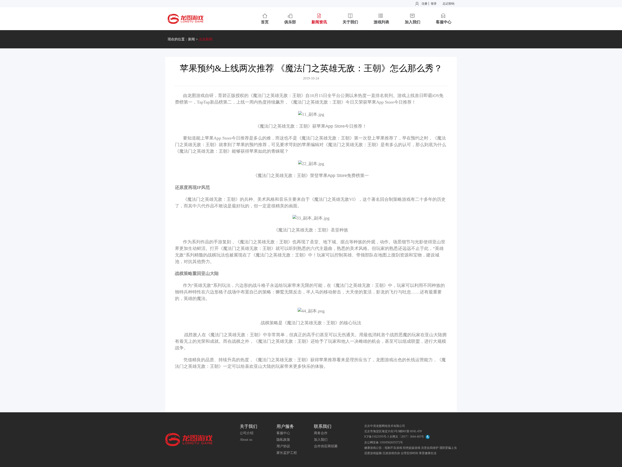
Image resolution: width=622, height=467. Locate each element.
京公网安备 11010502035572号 (383, 442)
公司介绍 (246, 433)
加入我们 (321, 439)
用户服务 (285, 426)
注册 (424, 3)
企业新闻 (205, 39)
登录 (434, 3)
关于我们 (248, 426)
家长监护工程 (286, 453)
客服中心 (283, 433)
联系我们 (322, 426)
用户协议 (283, 446)
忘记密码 (448, 3)
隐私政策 (283, 439)
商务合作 (321, 433)
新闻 (191, 39)
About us (246, 439)
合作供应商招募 (326, 446)
